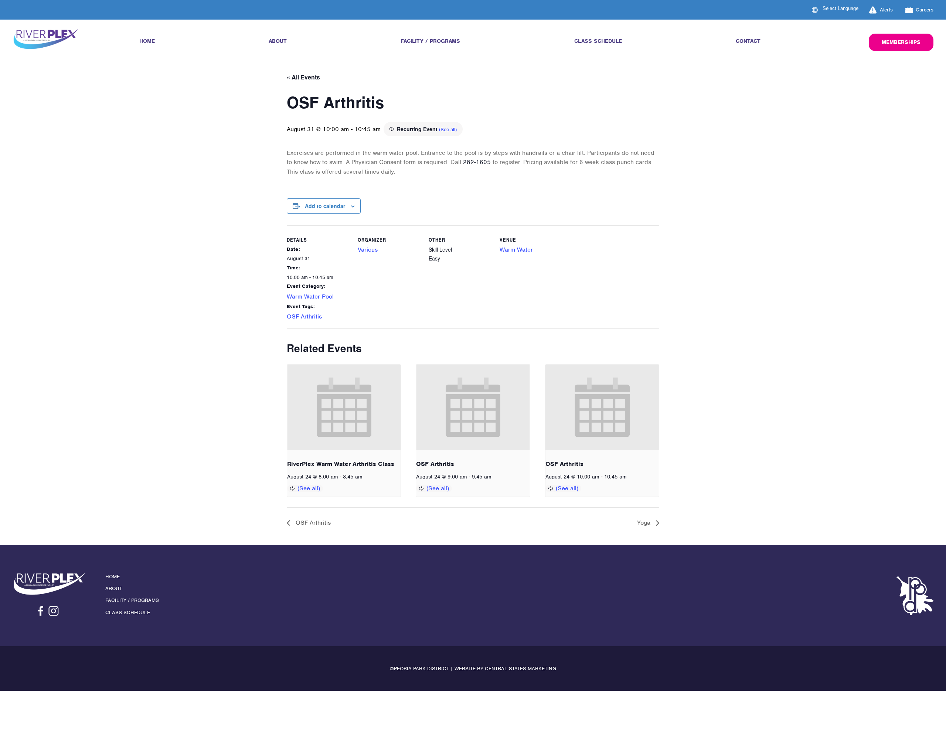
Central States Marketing (520, 668)
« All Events (303, 77)
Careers (924, 10)
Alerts (886, 10)
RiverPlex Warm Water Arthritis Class (340, 464)
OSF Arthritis (304, 316)
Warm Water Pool (310, 296)
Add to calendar (325, 205)
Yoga (644, 523)
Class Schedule (598, 41)
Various (368, 249)
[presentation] (344, 407)
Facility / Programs (430, 41)
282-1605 (477, 162)
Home (147, 41)
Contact (748, 41)
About (278, 41)
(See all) (448, 129)
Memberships (901, 42)
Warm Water (516, 249)
